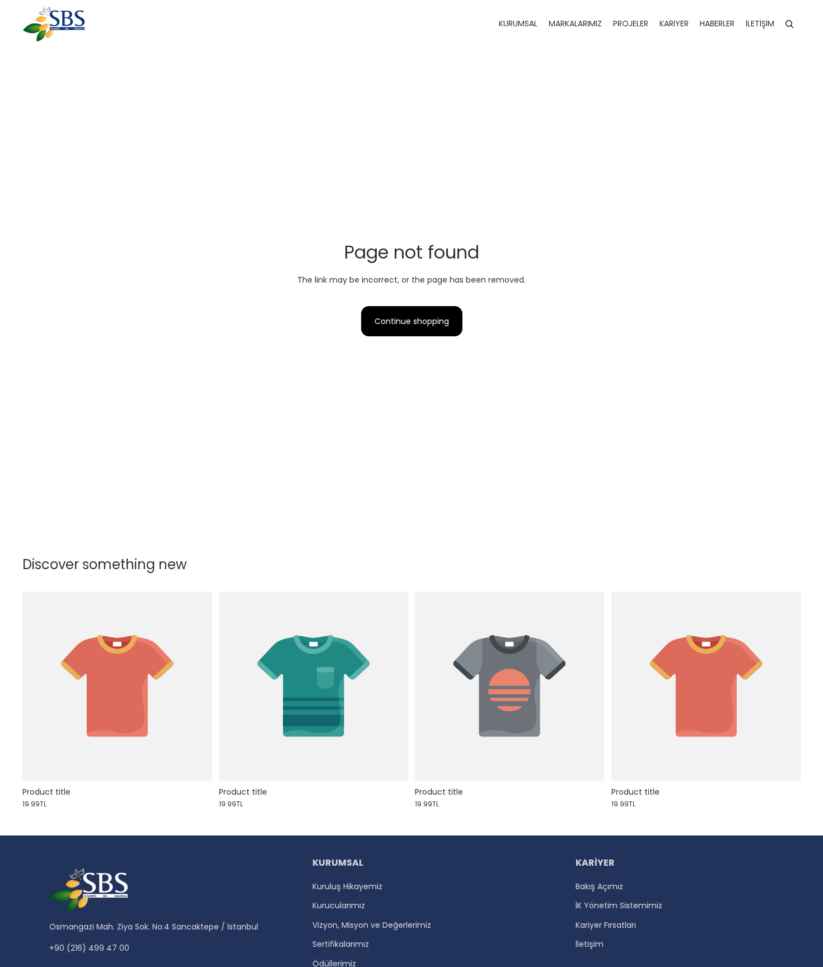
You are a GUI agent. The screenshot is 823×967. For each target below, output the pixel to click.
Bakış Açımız (599, 886)
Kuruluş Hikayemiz (347, 886)
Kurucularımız (338, 905)
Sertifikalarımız (340, 944)
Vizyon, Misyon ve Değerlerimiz (371, 925)
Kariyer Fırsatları (606, 925)
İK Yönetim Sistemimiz (619, 905)
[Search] (789, 24)
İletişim (590, 944)
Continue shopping (412, 321)
